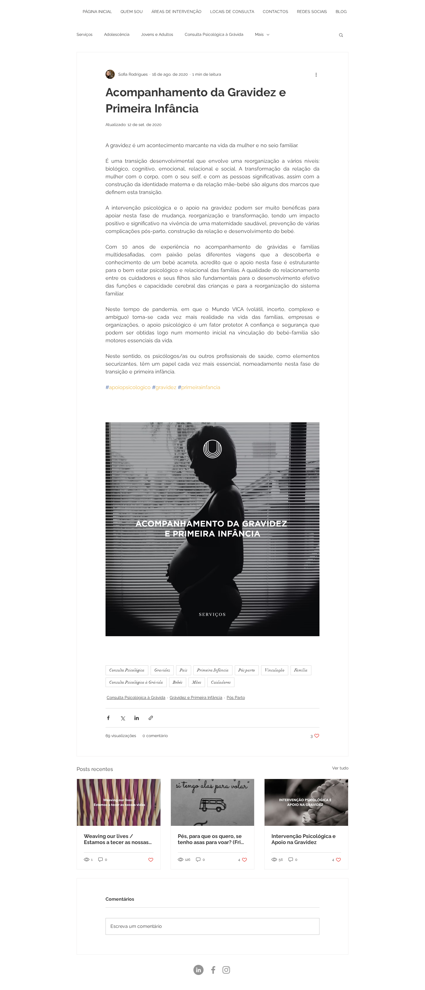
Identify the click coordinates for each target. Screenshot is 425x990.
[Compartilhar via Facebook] (108, 718)
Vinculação (274, 670)
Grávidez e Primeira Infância (196, 697)
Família (301, 670)
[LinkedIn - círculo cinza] (198, 970)
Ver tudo (340, 768)
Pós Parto (236, 697)
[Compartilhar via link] (151, 718)
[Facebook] (213, 970)
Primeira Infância (213, 670)
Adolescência (117, 34)
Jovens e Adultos (157, 34)
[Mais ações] (316, 74)
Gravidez (162, 670)
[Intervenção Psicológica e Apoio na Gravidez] (306, 802)
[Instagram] (226, 970)
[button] (341, 34)
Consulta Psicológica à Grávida (214, 34)
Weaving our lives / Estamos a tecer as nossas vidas (116, 839)
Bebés (177, 682)
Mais (259, 34)
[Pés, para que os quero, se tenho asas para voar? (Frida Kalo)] (212, 802)
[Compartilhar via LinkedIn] (136, 718)
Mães (196, 682)
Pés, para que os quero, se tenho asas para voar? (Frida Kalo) (212, 839)
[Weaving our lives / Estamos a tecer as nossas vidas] (118, 802)
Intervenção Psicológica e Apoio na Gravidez (303, 839)
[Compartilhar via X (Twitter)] (122, 718)
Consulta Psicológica (127, 670)
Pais (183, 670)
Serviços (85, 34)
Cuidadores (221, 682)
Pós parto (247, 670)
